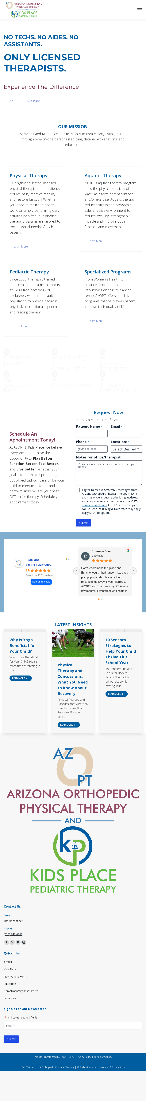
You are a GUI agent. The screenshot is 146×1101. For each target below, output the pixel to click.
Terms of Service (103, 1057)
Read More (18, 678)
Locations (10, 998)
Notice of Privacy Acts (113, 1067)
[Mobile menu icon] (139, 9)
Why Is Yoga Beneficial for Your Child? (23, 645)
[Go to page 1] (102, 599)
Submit (83, 523)
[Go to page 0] (99, 599)
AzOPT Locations (38, 565)
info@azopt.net (13, 921)
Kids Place (33, 101)
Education (10, 984)
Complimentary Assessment (21, 991)
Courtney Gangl (102, 551)
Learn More (21, 246)
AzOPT (12, 101)
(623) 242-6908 (13, 934)
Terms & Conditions (94, 505)
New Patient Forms (16, 976)
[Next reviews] (133, 570)
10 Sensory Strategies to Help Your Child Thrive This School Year (121, 651)
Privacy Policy (83, 1057)
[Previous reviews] (76, 570)
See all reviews (41, 581)
